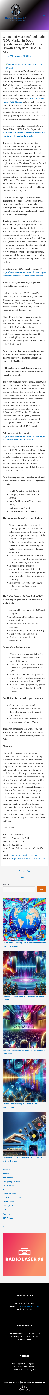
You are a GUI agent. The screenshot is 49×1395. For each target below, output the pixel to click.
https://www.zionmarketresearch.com (29, 858)
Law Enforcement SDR (12, 1198)
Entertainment (8, 1186)
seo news (6, 1222)
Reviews (6, 1214)
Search (6, 884)
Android (6, 1174)
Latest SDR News (11, 56)
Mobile (5, 1210)
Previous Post (24, 871)
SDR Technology (9, 1218)
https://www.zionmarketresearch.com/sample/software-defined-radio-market (24, 134)
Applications (8, 1178)
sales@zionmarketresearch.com (24, 854)
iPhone (6, 1190)
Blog (24, 1386)
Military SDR (8, 1206)
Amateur (6, 1170)
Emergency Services (11, 1182)
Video (5, 1226)
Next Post (24, 877)
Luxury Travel (8, 1202)
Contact (24, 1389)
